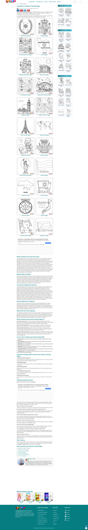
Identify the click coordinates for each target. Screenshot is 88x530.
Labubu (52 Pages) (68, 51)
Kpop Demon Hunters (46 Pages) (61, 40)
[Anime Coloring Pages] (21, 497)
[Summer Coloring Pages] (68, 10)
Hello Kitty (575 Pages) (61, 61)
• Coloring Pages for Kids (42, 514)
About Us (59, 1)
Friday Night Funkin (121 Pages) (61, 51)
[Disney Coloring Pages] (49, 497)
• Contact (55, 512)
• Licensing (55, 520)
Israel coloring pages (21, 452)
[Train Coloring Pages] (61, 111)
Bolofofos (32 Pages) (68, 106)
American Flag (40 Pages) (25, 235)
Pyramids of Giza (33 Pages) (44, 115)
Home (18, 3)
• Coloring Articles (40, 523)
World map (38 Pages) (44, 135)
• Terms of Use (55, 516)
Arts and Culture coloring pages (24, 454)
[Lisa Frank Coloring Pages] (68, 56)
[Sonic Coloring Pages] (68, 80)
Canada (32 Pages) (25, 215)
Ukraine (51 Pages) (25, 195)
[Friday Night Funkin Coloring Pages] (61, 46)
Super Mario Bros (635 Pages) (68, 96)
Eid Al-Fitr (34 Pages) (68, 71)
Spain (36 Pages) (44, 35)
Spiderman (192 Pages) (61, 86)
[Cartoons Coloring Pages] (30, 497)
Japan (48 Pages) (44, 215)
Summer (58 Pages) (68, 15)
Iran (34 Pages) (44, 54)
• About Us (55, 510)
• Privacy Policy (56, 518)
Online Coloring (52, 1)
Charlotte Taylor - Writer (24, 8)
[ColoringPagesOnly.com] (11, 1)
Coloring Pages (31, 1)
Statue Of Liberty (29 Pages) (25, 175)
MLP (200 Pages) (61, 70)
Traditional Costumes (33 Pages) (25, 74)
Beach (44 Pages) (61, 24)
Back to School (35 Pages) (61, 15)
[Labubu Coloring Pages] (68, 46)
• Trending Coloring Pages (42, 520)
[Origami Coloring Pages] (68, 111)
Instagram (68, 518)
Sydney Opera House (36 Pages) (44, 95)
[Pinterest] (26, 460)
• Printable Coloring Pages (42, 512)
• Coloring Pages (40, 510)
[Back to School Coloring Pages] (61, 10)
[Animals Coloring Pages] (39, 497)
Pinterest (68, 514)
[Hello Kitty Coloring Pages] (61, 56)
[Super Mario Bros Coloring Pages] (68, 91)
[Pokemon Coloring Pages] (61, 91)
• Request (55, 523)
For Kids (46, 1)
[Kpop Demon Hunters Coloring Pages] (61, 35)
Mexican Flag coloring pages (23, 450)
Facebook (68, 510)
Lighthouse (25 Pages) (68, 40)
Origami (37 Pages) (68, 116)
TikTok (67, 520)
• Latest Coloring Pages (41, 518)
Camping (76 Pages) (68, 25)
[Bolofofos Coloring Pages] (68, 101)
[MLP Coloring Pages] (61, 66)
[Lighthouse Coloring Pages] (68, 35)
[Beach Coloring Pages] (61, 20)
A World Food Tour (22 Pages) (25, 54)
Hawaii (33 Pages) (44, 155)
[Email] (28, 460)
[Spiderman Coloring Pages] (61, 80)
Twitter (67, 512)
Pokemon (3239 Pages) (61, 96)
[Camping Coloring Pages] (68, 20)
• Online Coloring (40, 516)
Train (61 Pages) (61, 115)
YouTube (68, 516)
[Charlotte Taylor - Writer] (17, 8)
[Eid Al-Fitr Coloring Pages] (68, 66)
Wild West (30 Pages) (25, 155)
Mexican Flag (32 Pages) (26, 35)
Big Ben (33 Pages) (25, 115)
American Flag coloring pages (23, 449)
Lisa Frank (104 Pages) (68, 61)
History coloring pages (22, 455)
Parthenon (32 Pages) (44, 74)
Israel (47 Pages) (44, 195)
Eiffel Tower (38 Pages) (25, 135)
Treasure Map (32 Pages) (25, 95)
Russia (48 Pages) (44, 175)
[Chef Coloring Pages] (61, 101)
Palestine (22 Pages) (44, 235)
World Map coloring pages (22, 453)
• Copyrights (55, 514)
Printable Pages (39, 1)
